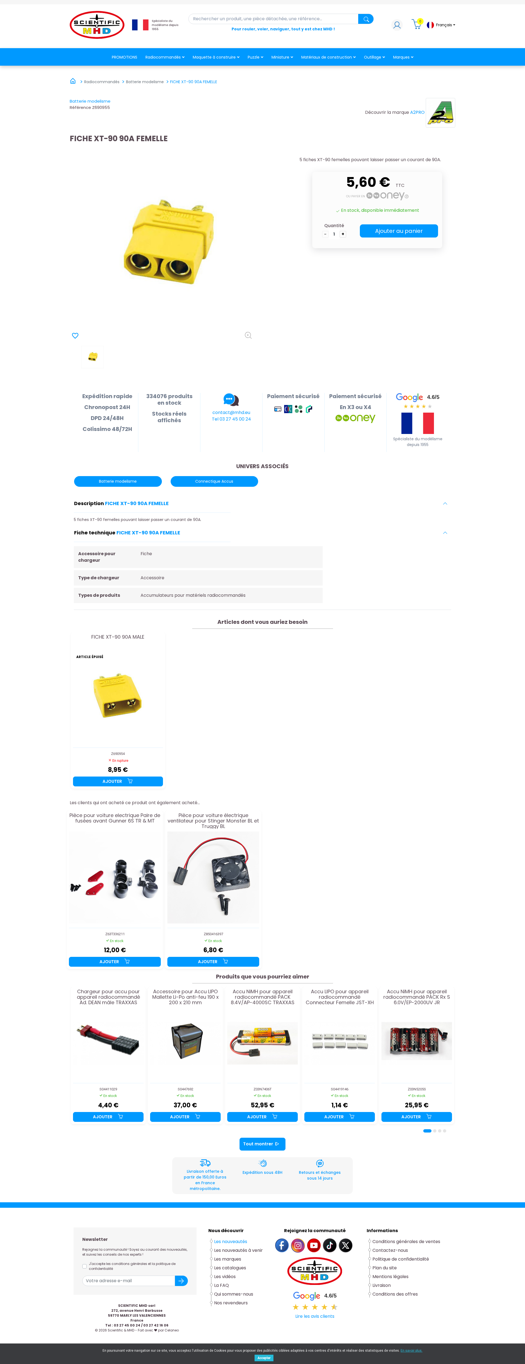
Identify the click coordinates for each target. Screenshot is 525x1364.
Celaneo (172, 1330)
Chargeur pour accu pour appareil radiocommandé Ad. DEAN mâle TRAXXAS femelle (108, 997)
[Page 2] (434, 1131)
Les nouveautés (230, 1241)
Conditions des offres (395, 1294)
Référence (80, 107)
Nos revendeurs (231, 1303)
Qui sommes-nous (233, 1294)
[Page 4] (444, 1131)
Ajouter (113, 781)
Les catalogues (230, 1268)
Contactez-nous (390, 1250)
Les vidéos (225, 1276)
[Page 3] (439, 1131)
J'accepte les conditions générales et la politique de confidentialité (132, 1266)
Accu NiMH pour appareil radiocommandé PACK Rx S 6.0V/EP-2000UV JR (416, 997)
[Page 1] (427, 1131)
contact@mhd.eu (231, 412)
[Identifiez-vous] (397, 26)
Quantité (334, 225)
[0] (417, 26)
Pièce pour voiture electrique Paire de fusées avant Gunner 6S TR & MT (114, 818)
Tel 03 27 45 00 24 (231, 419)
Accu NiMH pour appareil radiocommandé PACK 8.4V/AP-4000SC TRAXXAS (262, 997)
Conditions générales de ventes (406, 1241)
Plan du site (384, 1268)
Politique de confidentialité (400, 1259)
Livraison (381, 1285)
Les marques (227, 1259)
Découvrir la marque (387, 112)
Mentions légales (390, 1276)
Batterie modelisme (90, 101)
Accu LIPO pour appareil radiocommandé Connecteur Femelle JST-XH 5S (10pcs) (340, 997)
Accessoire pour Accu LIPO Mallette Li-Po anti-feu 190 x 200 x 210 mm (185, 997)
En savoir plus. (411, 1351)
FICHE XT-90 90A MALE (117, 637)
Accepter (264, 1358)
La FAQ (221, 1285)
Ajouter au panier (399, 231)
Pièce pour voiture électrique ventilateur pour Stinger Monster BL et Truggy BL (213, 821)
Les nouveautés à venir (238, 1250)
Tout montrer (258, 1144)
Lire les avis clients (314, 1316)
